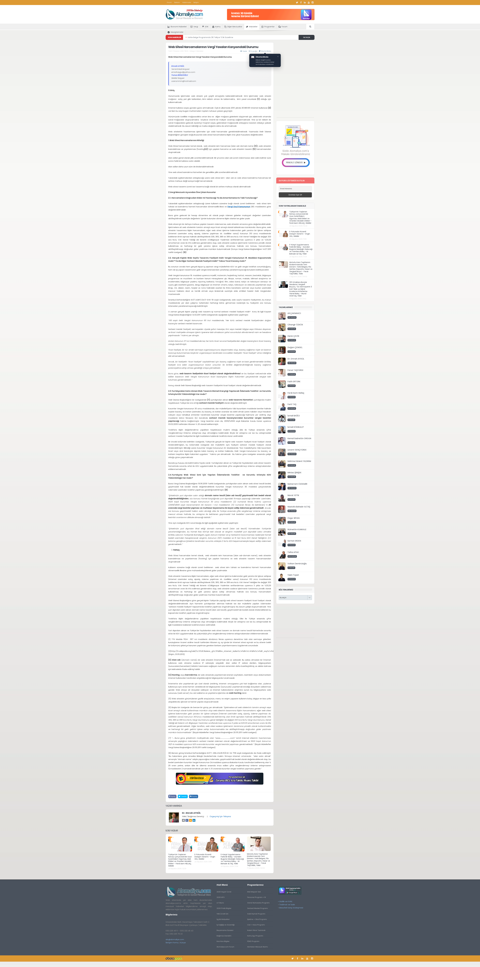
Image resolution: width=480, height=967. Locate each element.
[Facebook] (301, 2)
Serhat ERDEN (294, 540)
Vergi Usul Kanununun (238, 206)
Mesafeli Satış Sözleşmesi (291, 907)
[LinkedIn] (305, 2)
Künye (183, 942)
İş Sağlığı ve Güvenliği (225, 925)
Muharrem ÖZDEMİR (297, 483)
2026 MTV (221, 897)
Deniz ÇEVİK (293, 336)
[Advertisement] (295, 79)
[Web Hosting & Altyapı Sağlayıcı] (174, 958)
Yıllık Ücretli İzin (222, 914)
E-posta (254, 51)
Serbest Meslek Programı (257, 908)
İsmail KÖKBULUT (296, 427)
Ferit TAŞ (292, 404)
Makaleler (253, 26)
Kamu (217, 26)
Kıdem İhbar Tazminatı (256, 930)
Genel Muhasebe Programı (258, 903)
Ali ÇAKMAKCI (294, 313)
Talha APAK (293, 552)
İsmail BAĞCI (294, 415)
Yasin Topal (293, 575)
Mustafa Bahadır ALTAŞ (299, 506)
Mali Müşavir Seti (254, 892)
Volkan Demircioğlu (297, 563)
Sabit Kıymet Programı (256, 914)
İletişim (196, 2)
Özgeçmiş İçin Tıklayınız (220, 816)
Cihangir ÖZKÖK (295, 324)
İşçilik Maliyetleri (223, 919)
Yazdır (244, 51)
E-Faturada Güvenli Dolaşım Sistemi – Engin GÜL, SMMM (204, 856)
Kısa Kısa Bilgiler (223, 941)
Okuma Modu (266, 51)
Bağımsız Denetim (224, 936)
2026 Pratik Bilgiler (224, 908)
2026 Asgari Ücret (224, 892)
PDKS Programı (253, 941)
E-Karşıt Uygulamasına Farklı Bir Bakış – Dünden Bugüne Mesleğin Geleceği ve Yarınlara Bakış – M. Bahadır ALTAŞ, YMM (232, 859)
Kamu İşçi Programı (255, 936)
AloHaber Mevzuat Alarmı (257, 947)
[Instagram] (312, 2)
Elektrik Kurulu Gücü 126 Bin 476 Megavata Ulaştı (208, 37)
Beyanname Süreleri (225, 930)
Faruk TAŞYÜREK (295, 370)
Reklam (177, 2)
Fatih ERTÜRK (294, 381)
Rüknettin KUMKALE (297, 529)
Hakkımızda (186, 2)
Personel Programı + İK (256, 897)
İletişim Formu (172, 942)
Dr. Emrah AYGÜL (191, 812)
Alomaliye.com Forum (225, 947)
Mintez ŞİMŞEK (294, 472)
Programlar (269, 26)
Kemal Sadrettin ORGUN (299, 438)
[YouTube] (309, 2)
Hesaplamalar (177, 32)
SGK (206, 26)
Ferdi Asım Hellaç (296, 392)
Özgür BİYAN (294, 518)
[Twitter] (297, 2)
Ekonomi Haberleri (179, 26)
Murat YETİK (293, 495)
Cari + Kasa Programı (256, 925)
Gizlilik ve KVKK (285, 901)
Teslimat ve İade (287, 904)
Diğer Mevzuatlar (234, 26)
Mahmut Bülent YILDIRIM (299, 461)
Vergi (196, 26)
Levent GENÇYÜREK (297, 449)
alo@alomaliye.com (175, 939)
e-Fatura (220, 903)
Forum (169, 2)
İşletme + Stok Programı (257, 919)
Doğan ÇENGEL (295, 347)
